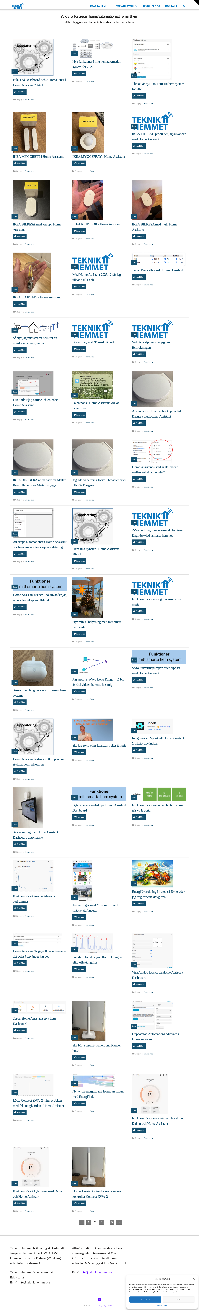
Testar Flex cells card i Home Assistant (157, 270)
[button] (193, 1279)
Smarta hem (29, 100)
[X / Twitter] (99, 1299)
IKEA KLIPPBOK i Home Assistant (96, 224)
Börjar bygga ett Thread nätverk (93, 342)
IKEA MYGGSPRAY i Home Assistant (98, 156)
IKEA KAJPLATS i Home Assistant (37, 297)
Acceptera (145, 1299)
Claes (15, 72)
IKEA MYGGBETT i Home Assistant (38, 156)
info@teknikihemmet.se (96, 1272)
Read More (21, 92)
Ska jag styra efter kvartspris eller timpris (99, 745)
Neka (179, 1299)
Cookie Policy (162, 1305)
